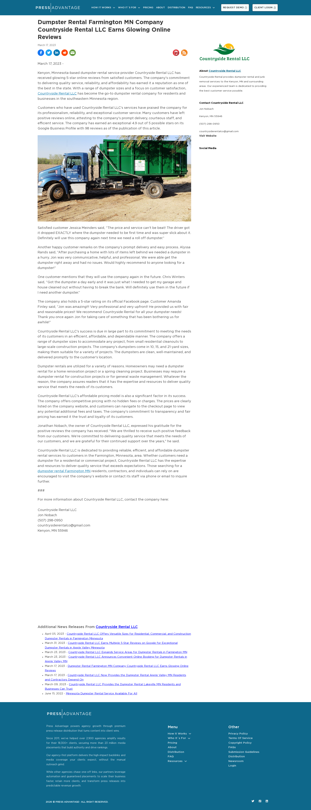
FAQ (190, 8)
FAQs (232, 747)
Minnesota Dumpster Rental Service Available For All (101, 693)
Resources (203, 8)
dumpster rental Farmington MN (64, 471)
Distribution (176, 8)
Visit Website (208, 136)
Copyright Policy (240, 743)
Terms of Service (240, 738)
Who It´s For (127, 8)
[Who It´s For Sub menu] (139, 7)
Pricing (148, 8)
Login (232, 766)
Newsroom (236, 761)
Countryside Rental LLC (57, 93)
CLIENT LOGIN (263, 8)
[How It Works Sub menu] (114, 7)
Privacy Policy (238, 734)
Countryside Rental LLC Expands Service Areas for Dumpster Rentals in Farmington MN (127, 652)
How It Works (101, 8)
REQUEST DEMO (233, 8)
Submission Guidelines (243, 752)
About (160, 8)
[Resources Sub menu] (214, 7)
